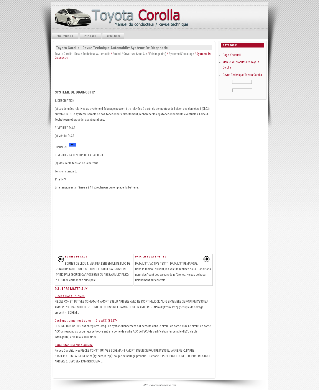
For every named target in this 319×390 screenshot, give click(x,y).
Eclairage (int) (157, 54)
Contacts (113, 36)
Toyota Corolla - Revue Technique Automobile (82, 54)
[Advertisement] (159, 73)
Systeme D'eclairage (181, 54)
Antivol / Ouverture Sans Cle (130, 54)
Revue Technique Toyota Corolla (242, 75)
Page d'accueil (65, 36)
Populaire (90, 36)
